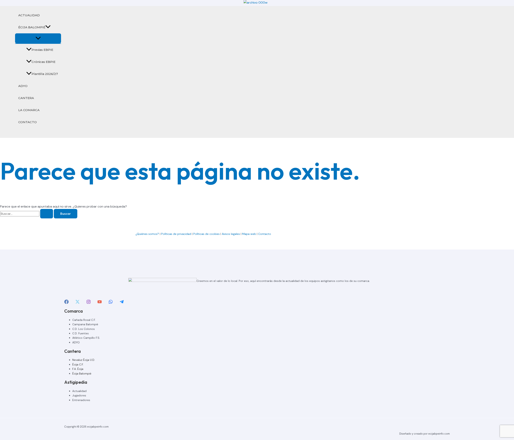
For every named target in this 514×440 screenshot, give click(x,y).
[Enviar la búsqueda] (46, 213)
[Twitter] (77, 303)
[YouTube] (99, 303)
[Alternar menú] (38, 38)
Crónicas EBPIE (43, 62)
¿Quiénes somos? (147, 234)
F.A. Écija (77, 369)
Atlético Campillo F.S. (86, 338)
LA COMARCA (29, 110)
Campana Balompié (85, 324)
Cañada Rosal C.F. (84, 320)
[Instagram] (88, 303)
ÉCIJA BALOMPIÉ (31, 27)
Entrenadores (81, 400)
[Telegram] (121, 303)
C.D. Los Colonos (83, 329)
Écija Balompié (81, 373)
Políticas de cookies (206, 234)
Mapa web (249, 234)
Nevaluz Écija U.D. (83, 360)
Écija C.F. (78, 364)
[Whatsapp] (110, 303)
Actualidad (79, 391)
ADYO (23, 86)
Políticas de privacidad (176, 234)
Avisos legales (231, 234)
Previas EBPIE (42, 50)
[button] (48, 27)
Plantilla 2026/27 (45, 74)
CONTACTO (27, 122)
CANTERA (26, 98)
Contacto (265, 234)
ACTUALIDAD (29, 15)
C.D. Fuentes (80, 333)
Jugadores (79, 395)
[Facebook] (66, 303)
